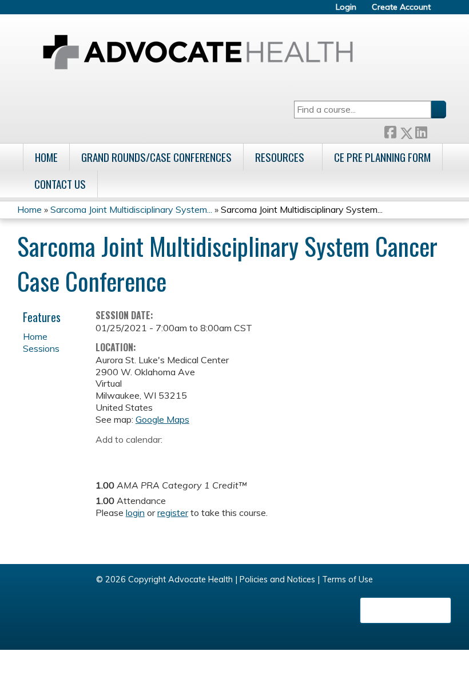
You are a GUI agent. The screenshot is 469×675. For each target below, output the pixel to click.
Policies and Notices (277, 579)
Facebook (390, 130)
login (135, 512)
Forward (436, 130)
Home (46, 157)
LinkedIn (421, 130)
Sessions (41, 348)
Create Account (401, 7)
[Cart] (442, 11)
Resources (279, 157)
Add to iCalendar (158, 456)
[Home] (198, 52)
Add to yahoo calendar (133, 457)
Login (346, 7)
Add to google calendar (107, 457)
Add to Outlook (186, 457)
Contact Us (60, 184)
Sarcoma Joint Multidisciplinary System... (131, 209)
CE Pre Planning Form (382, 157)
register (172, 512)
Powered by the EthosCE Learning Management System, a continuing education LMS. (405, 610)
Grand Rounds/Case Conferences (156, 157)
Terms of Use (347, 579)
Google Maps (162, 419)
